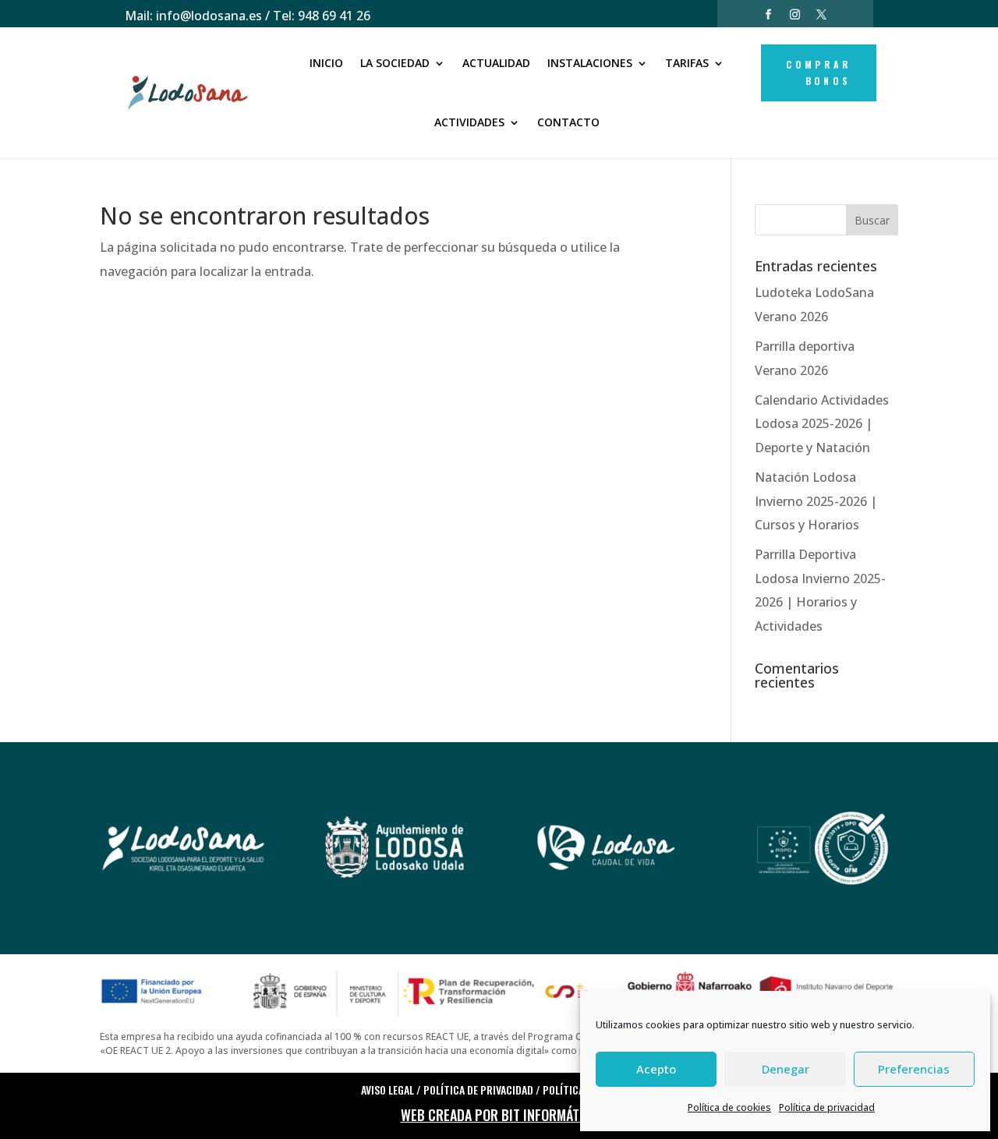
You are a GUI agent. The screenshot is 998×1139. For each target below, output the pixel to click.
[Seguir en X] (822, 15)
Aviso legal (387, 1089)
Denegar (785, 1069)
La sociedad (395, 62)
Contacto (568, 122)
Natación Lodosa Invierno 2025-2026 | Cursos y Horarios (816, 501)
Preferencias (914, 1069)
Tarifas (687, 62)
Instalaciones (589, 62)
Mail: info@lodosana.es (193, 15)
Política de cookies (729, 1107)
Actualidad (496, 62)
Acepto (656, 1069)
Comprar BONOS (818, 72)
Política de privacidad (827, 1107)
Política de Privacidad (478, 1089)
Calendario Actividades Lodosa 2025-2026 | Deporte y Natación (822, 423)
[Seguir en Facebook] (769, 15)
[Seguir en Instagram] (795, 15)
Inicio (326, 62)
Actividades (469, 122)
